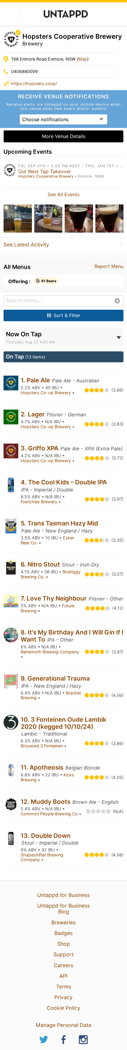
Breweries (63, 922)
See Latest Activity (26, 245)
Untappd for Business (63, 895)
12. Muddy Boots (46, 801)
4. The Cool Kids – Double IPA (64, 482)
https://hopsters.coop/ (34, 83)
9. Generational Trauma (55, 678)
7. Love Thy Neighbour (54, 598)
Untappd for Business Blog (63, 909)
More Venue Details (63, 136)
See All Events (63, 194)
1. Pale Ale (36, 380)
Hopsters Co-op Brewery (46, 392)
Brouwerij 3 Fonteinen (42, 745)
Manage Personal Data (63, 1025)
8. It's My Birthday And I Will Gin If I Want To (72, 636)
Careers (63, 965)
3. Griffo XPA (40, 448)
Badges (63, 933)
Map (82, 58)
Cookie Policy (63, 1008)
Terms (63, 987)
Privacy (63, 997)
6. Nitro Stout (41, 564)
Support (63, 954)
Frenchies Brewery (39, 501)
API (63, 976)
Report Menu (109, 266)
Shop (63, 944)
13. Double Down (46, 835)
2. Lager (33, 414)
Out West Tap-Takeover (44, 171)
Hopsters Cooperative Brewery (46, 176)
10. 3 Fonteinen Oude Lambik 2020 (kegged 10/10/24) (63, 723)
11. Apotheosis (43, 767)
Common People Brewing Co (50, 813)
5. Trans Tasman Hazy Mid (59, 523)
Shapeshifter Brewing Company (42, 857)
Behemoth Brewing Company (50, 651)
